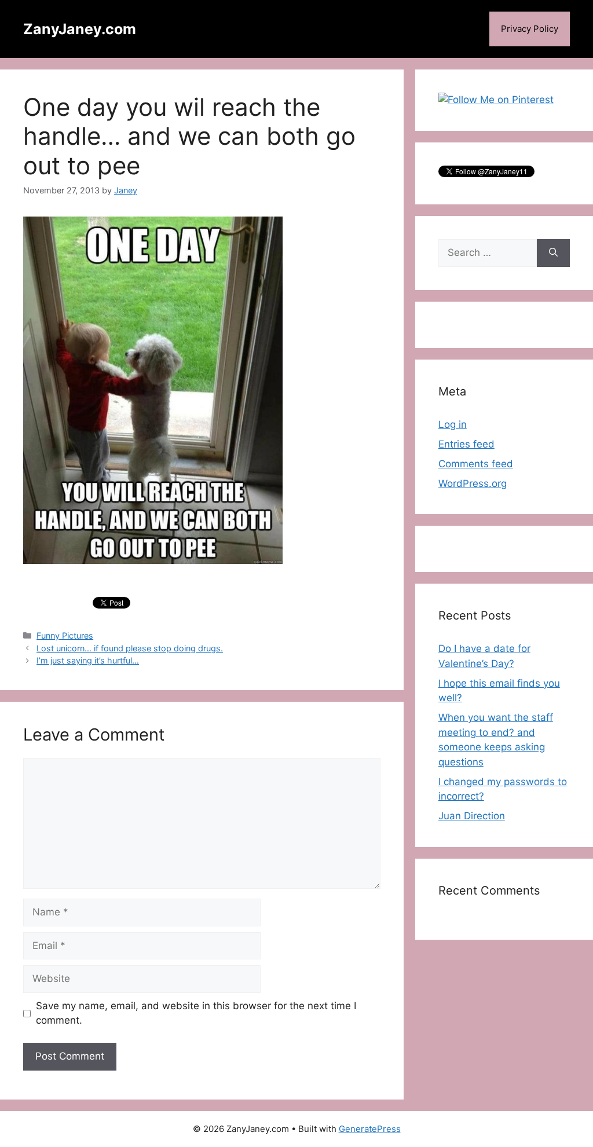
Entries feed (466, 444)
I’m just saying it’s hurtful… (87, 660)
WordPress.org (472, 483)
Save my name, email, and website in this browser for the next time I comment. (196, 1013)
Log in (452, 424)
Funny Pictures (64, 635)
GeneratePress (370, 1128)
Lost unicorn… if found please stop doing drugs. (129, 648)
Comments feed (475, 464)
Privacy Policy (529, 28)
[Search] (553, 253)
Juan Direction (471, 816)
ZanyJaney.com (79, 29)
